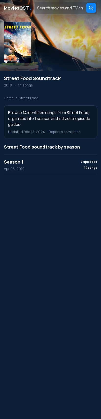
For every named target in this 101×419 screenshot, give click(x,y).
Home (9, 98)
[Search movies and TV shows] (91, 8)
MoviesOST (18, 7)
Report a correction (65, 131)
